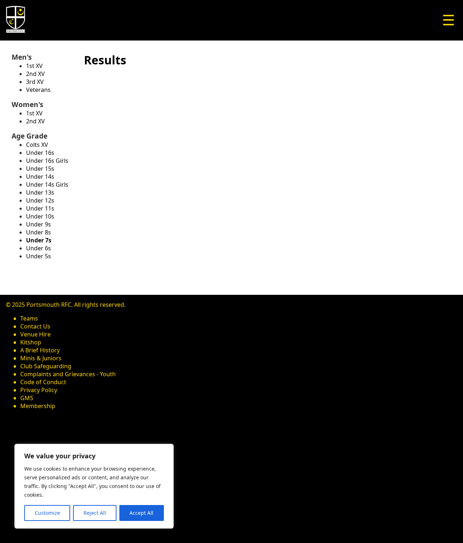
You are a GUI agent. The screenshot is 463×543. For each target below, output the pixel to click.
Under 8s (38, 232)
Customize (47, 512)
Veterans (38, 90)
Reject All (95, 512)
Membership (37, 406)
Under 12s (40, 200)
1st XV (34, 66)
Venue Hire (35, 334)
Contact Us (35, 326)
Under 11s (40, 208)
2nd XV (35, 74)
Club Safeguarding (45, 366)
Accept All (141, 512)
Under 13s (40, 192)
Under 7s (38, 240)
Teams (29, 318)
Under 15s (40, 169)
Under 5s (38, 256)
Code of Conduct (43, 382)
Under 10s (40, 216)
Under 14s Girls (47, 184)
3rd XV (35, 82)
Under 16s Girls (47, 161)
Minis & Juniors (40, 358)
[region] (94, 486)
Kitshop (30, 342)
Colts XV (37, 145)
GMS (26, 398)
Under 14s (40, 177)
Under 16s (40, 153)
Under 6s (38, 248)
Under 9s (38, 224)
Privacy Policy (38, 390)
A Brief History (40, 350)
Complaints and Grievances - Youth (68, 374)
